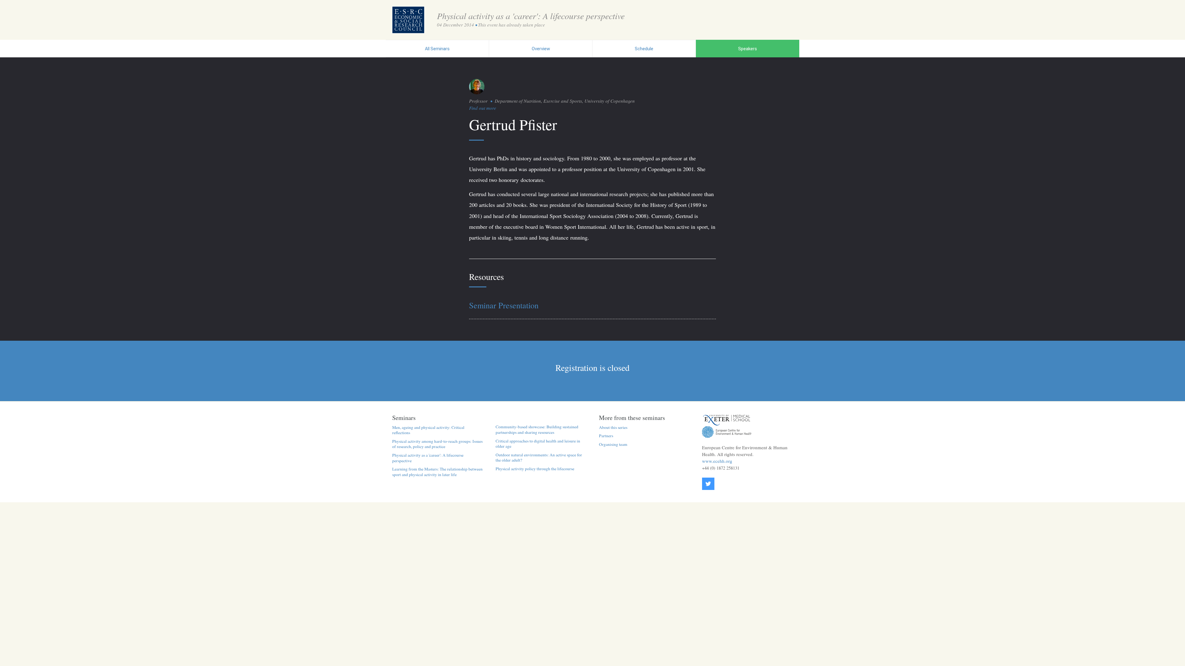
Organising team (613, 444)
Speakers (747, 48)
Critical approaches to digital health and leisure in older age (538, 443)
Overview (541, 48)
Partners (606, 435)
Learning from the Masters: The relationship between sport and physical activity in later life (437, 471)
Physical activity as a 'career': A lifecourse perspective (428, 457)
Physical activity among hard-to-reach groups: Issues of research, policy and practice (437, 444)
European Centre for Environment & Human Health (726, 432)
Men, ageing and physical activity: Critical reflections (428, 430)
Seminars (437, 48)
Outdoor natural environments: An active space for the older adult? (539, 457)
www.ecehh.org (717, 461)
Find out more (482, 108)
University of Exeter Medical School (726, 420)
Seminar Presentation (503, 305)
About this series (613, 427)
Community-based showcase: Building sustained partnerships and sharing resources (537, 429)
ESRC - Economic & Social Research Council (408, 20)
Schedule (644, 48)
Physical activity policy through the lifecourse (535, 468)
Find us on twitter (708, 484)
